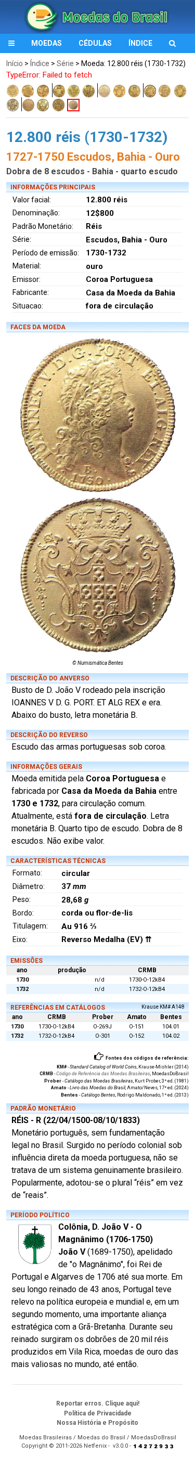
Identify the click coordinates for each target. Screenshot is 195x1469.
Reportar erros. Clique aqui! (97, 1403)
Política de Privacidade (98, 1413)
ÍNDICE (140, 43)
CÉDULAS (95, 43)
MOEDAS (46, 43)
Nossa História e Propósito (97, 1422)
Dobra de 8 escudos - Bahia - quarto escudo (92, 171)
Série (65, 63)
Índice (39, 63)
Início (14, 63)
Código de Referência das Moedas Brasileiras (103, 1073)
